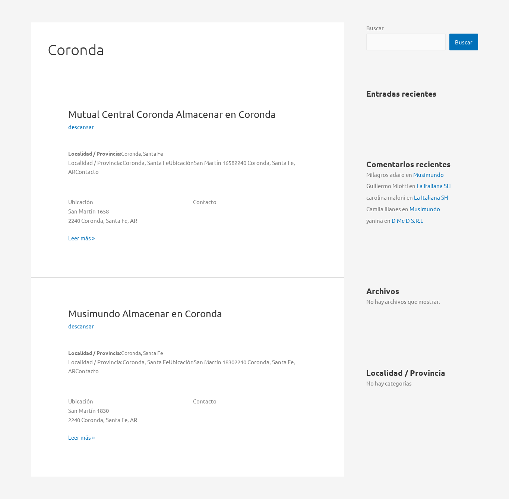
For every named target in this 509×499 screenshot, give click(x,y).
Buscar (375, 27)
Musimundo (145, 313)
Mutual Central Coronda (172, 114)
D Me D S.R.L (407, 220)
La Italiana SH (434, 185)
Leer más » (81, 238)
